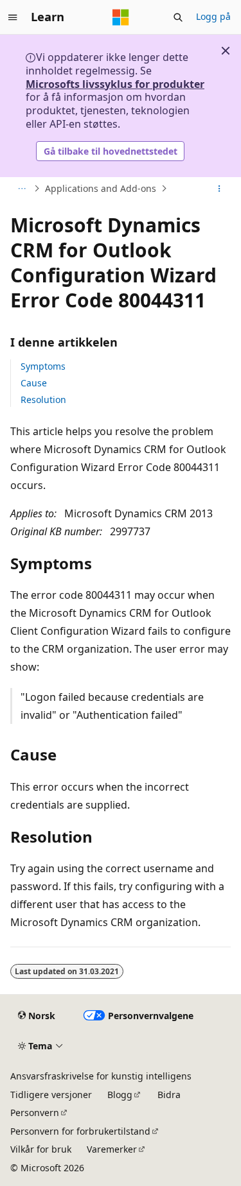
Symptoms (43, 366)
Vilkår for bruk (40, 1149)
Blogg (119, 1094)
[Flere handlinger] (219, 188)
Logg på (213, 16)
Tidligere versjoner (51, 1094)
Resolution (43, 399)
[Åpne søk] (178, 17)
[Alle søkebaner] (21, 188)
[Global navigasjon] (13, 17)
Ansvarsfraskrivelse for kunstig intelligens (101, 1076)
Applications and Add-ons (100, 188)
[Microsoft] (120, 17)
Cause (34, 383)
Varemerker (112, 1149)
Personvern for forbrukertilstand (80, 1131)
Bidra (169, 1094)
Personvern (34, 1112)
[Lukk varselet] (225, 50)
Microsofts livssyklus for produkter (115, 84)
